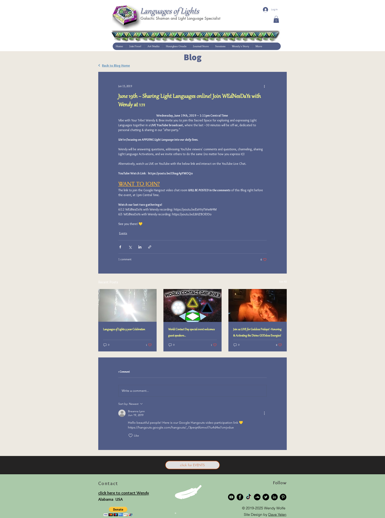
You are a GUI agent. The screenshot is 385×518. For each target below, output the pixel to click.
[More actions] (264, 86)
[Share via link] (150, 247)
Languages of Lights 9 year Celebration (124, 329)
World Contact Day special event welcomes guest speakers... (191, 333)
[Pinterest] (283, 497)
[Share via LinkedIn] (140, 247)
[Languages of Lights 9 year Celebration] (127, 305)
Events (123, 233)
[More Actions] (264, 413)
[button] (276, 19)
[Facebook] (240, 497)
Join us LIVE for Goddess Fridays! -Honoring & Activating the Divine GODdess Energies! (257, 333)
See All (283, 281)
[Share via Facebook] (120, 247)
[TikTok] (248, 497)
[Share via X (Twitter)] (130, 247)
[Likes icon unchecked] (130, 435)
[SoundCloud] (257, 497)
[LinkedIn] (274, 497)
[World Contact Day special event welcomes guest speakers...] (192, 305)
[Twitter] (265, 497)
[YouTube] (231, 497)
